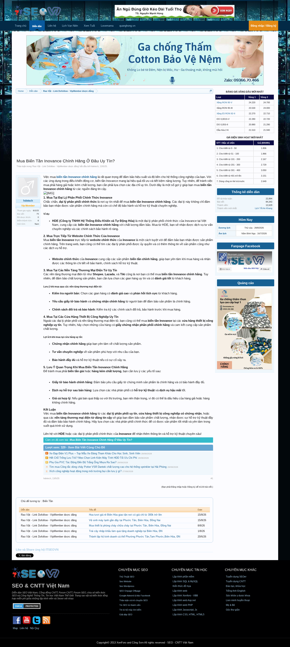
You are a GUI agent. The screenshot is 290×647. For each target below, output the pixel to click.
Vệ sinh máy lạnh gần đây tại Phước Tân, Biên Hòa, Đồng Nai (124, 520)
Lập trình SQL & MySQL (185, 581)
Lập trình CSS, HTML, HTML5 (188, 614)
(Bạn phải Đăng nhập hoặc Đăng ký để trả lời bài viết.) (187, 487)
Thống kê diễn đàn (246, 192)
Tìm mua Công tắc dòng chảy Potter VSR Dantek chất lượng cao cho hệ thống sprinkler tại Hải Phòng (108, 466)
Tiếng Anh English (235, 590)
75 (37, 214)
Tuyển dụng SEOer (236, 576)
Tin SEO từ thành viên (129, 605)
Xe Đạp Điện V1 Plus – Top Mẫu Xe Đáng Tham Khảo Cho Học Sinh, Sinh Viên (94, 453)
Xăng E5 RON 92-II (226, 113)
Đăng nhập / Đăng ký (263, 25)
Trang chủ (20, 25)
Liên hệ (52, 25)
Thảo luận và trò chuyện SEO (133, 600)
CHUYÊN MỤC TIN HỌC (189, 570)
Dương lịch (224, 228)
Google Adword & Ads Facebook (134, 595)
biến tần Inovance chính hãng (76, 176)
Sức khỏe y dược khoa (238, 595)
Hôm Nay (246, 219)
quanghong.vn (127, 25)
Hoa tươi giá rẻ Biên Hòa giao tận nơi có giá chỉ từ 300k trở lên (125, 514)
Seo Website (125, 581)
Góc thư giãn (233, 609)
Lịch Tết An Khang (263, 208)
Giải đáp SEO (125, 614)
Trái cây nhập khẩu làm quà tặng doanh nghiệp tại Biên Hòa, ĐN (125, 531)
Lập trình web (180, 590)
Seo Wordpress (126, 586)
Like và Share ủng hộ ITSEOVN (37, 549)
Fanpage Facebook (245, 246)
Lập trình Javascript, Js (185, 609)
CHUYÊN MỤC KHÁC (241, 570)
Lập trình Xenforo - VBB (185, 595)
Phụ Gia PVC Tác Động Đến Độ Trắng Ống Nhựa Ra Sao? (82, 462)
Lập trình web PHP (183, 605)
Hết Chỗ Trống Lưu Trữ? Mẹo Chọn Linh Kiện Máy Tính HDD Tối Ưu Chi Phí (93, 457)
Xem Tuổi (89, 25)
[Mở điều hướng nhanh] (210, 91)
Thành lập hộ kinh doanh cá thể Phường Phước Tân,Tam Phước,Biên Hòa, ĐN (134, 536)
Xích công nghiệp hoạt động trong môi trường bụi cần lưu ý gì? (85, 471)
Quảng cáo (246, 283)
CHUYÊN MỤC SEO (133, 570)
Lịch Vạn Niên (70, 25)
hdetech (95, 166)
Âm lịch (222, 233)
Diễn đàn (37, 26)
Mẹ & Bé (230, 605)
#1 (212, 478)
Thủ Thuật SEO (126, 576)
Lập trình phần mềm (183, 576)
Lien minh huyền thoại (238, 600)
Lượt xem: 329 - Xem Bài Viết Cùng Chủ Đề (75, 447)
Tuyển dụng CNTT (236, 581)
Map (15, 628)
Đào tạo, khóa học (235, 586)
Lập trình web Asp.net (184, 600)
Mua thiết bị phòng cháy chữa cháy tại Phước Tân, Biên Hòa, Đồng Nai (130, 525)
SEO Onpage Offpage (129, 591)
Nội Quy (34, 628)
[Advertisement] (114, 124)
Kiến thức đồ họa (182, 586)
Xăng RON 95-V (224, 102)
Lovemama (107, 25)
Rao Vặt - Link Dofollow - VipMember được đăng (56, 166)
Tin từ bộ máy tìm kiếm (130, 610)
